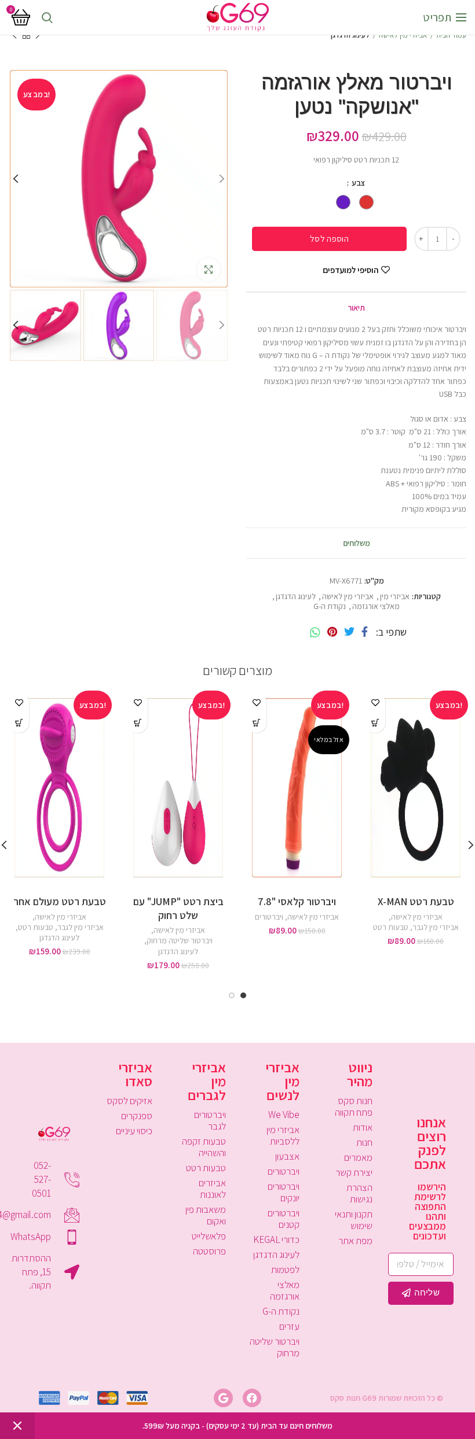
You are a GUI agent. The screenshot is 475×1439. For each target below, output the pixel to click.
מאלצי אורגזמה (376, 606)
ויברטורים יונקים (283, 1192)
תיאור (356, 307)
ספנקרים (136, 1115)
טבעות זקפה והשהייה (204, 1147)
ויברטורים (269, 917)
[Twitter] (349, 632)
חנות (364, 1142)
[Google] (223, 1398)
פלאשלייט (209, 1236)
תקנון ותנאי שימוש (353, 1220)
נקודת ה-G (329, 606)
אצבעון (287, 1156)
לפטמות (285, 1269)
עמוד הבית (451, 35)
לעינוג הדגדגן (350, 35)
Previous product (37, 35)
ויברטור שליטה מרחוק (180, 940)
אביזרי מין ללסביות (282, 1135)
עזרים (289, 1326)
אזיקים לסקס (129, 1100)
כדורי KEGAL (276, 1239)
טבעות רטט (390, 927)
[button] (375, 723)
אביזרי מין (395, 597)
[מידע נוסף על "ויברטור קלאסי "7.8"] (256, 723)
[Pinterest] (332, 632)
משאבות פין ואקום (205, 1215)
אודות (362, 1127)
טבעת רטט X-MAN (416, 901)
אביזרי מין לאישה (403, 35)
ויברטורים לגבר (210, 1120)
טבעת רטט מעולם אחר (59, 901)
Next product (14, 35)
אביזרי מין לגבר (435, 927)
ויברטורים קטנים (283, 1218)
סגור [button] (17, 1425)
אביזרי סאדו (135, 1074)
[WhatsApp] (315, 632)
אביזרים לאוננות (212, 1188)
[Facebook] (364, 632)
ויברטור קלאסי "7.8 (297, 901)
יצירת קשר (353, 1172)
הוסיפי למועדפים (350, 269)
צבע (358, 183)
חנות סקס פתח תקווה (353, 1106)
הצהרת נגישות (359, 1193)
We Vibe (283, 1114)
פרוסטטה (209, 1251)
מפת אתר (355, 1240)
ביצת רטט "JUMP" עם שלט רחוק (178, 908)
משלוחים (356, 543)
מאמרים (358, 1157)
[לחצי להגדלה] (208, 269)
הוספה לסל (329, 238)
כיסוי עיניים (134, 1130)
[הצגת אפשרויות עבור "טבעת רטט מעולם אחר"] (19, 723)
